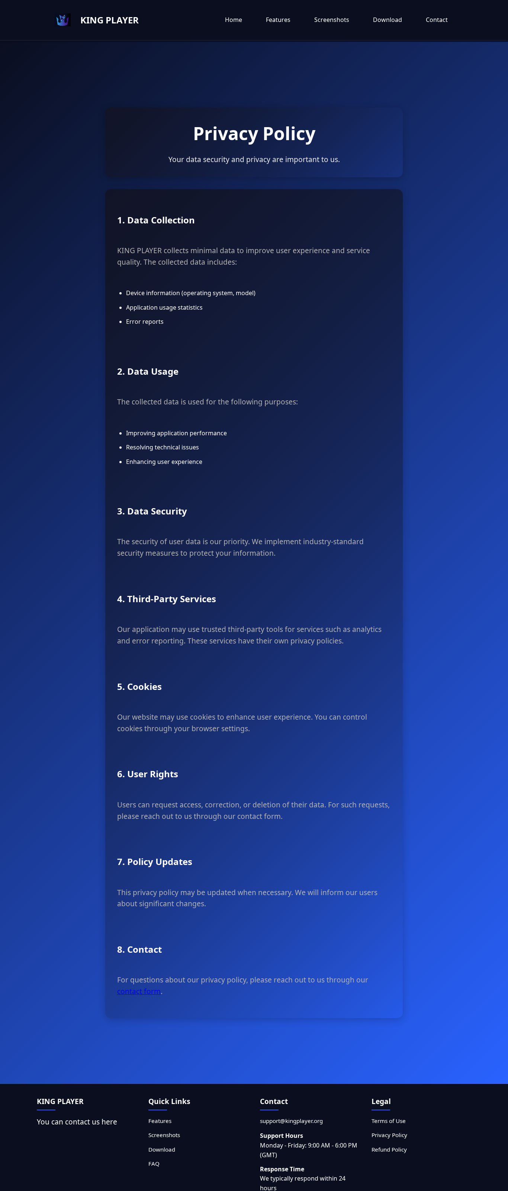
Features (278, 20)
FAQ (154, 1163)
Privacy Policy (389, 1135)
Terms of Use (389, 1120)
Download (387, 20)
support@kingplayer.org (291, 1120)
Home (233, 20)
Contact (437, 20)
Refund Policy (389, 1149)
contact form (139, 991)
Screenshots (331, 20)
